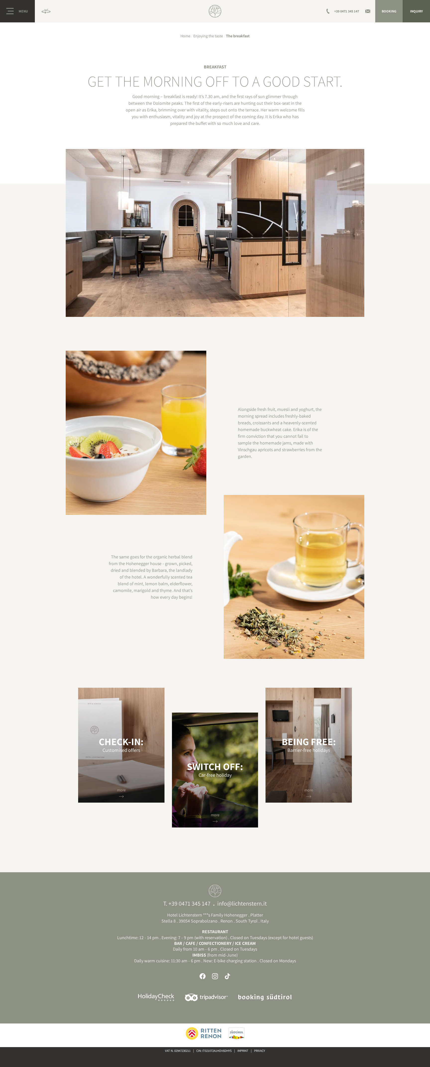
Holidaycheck (156, 997)
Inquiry (416, 11)
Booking (389, 11)
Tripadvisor (206, 997)
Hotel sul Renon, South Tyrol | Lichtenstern (215, 11)
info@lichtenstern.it (242, 903)
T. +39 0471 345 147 (187, 903)
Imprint (242, 1051)
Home (185, 36)
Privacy (259, 1051)
